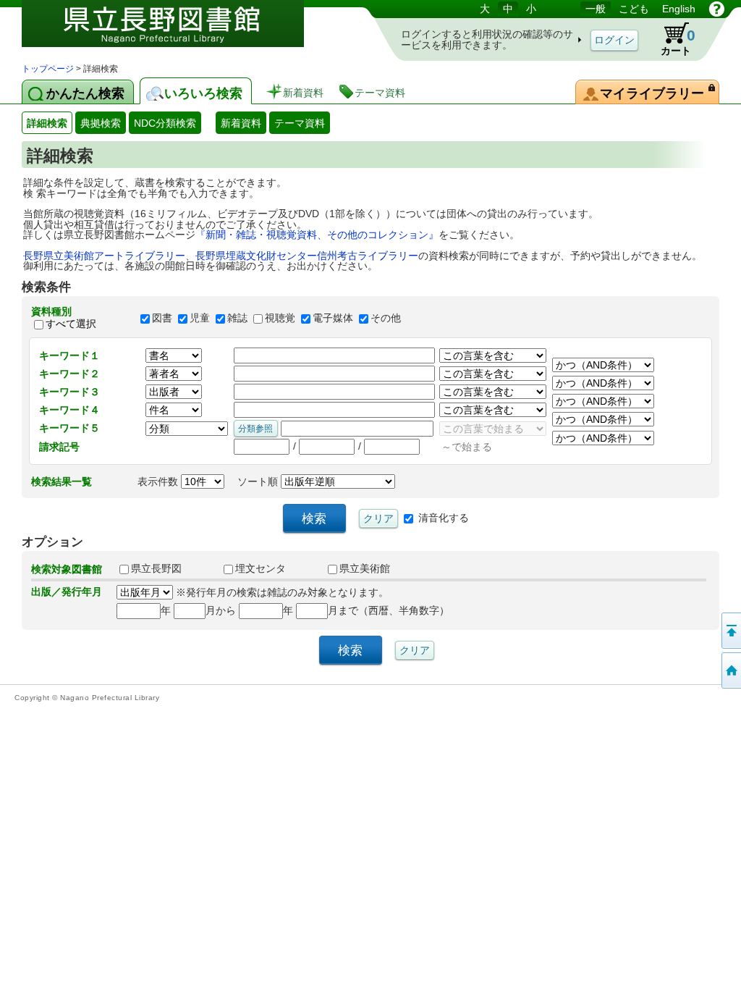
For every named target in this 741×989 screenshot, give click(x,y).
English (678, 8)
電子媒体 (333, 318)
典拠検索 (100, 123)
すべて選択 (71, 323)
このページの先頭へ (730, 631)
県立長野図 (156, 568)
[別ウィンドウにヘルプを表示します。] (716, 8)
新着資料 (241, 123)
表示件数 (159, 481)
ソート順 (259, 481)
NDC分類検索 (165, 123)
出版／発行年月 (66, 591)
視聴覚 (280, 318)
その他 (385, 318)
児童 (200, 318)
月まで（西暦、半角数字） (388, 610)
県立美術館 (364, 568)
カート (678, 41)
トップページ (48, 69)
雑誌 (237, 318)
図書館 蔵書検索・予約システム (173, 31)
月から (221, 610)
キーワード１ (69, 355)
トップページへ (730, 670)
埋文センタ (260, 568)
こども (634, 8)
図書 (162, 318)
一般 (595, 8)
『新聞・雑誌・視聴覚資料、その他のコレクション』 (317, 234)
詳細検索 (47, 123)
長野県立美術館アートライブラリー (104, 255)
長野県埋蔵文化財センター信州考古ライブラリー (306, 255)
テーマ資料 (299, 123)
